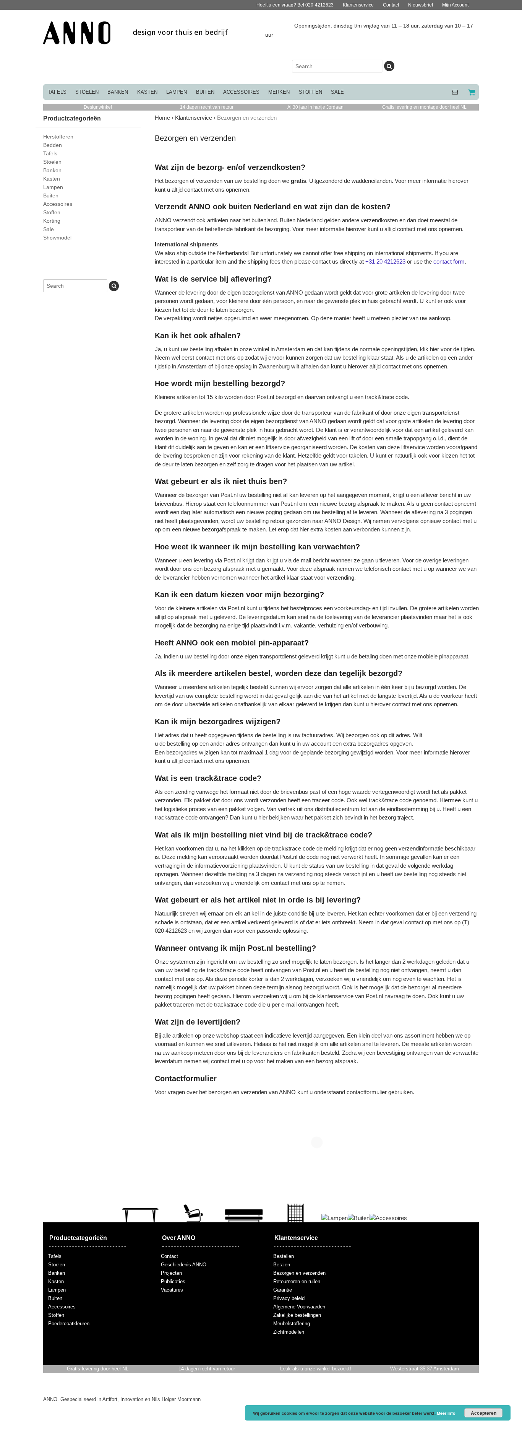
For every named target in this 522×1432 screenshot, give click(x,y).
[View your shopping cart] (471, 92)
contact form (449, 261)
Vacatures (172, 1290)
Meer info (446, 1413)
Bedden (52, 145)
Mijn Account (455, 5)
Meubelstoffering (291, 1323)
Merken (279, 92)
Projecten (171, 1273)
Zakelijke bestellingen (297, 1315)
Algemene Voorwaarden (299, 1307)
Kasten (147, 92)
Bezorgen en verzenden (299, 1273)
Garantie (282, 1290)
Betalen (281, 1264)
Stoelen (87, 92)
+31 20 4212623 (385, 261)
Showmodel (57, 238)
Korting (51, 221)
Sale (337, 92)
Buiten (205, 92)
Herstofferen (58, 137)
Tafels (57, 92)
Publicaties (173, 1281)
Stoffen (310, 92)
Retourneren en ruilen (296, 1281)
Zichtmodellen (288, 1332)
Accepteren (483, 1412)
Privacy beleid (289, 1298)
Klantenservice (358, 5)
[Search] (389, 66)
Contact (391, 5)
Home (162, 117)
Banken (117, 92)
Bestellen (283, 1256)
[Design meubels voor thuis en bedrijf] (136, 40)
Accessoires (241, 92)
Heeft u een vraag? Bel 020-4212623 (295, 5)
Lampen (176, 92)
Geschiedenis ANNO (183, 1264)
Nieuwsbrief (420, 5)
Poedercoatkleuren (68, 1323)
